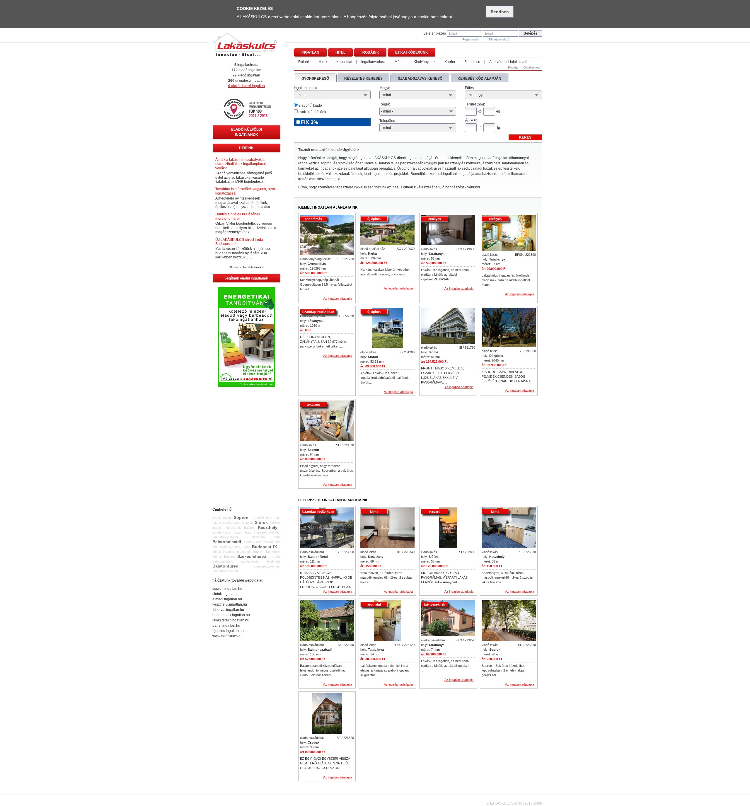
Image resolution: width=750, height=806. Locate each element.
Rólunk (304, 62)
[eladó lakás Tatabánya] (448, 230)
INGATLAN (310, 52)
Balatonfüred (225, 566)
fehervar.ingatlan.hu (228, 610)
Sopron (241, 517)
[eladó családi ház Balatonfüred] (327, 528)
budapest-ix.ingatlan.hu (231, 615)
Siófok (261, 522)
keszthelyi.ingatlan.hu (229, 604)
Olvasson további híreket (246, 267)
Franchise (472, 62)
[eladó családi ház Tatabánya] (448, 619)
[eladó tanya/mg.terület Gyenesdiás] (327, 235)
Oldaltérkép (531, 67)
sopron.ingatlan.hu (227, 589)
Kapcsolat (344, 62)
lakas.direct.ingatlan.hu (230, 620)
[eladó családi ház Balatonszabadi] (327, 621)
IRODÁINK (370, 52)
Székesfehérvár (252, 556)
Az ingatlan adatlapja (337, 298)
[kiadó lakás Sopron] (509, 621)
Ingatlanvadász (373, 62)
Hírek (323, 62)
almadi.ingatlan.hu (227, 599)
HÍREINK (246, 148)
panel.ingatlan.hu (226, 625)
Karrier (449, 62)
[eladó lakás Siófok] (387, 328)
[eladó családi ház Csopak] (327, 714)
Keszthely (267, 527)
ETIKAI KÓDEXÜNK (411, 52)
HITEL (340, 52)
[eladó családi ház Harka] (387, 230)
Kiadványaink (424, 62)
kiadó (317, 105)
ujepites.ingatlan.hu (228, 631)
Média (400, 62)
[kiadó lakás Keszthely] (387, 528)
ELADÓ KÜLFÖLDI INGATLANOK (246, 132)
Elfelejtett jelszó (498, 39)
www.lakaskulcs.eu (227, 636)
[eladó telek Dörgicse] (509, 328)
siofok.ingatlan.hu (226, 594)
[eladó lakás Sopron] (327, 421)
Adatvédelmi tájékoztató (508, 62)
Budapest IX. (265, 546)
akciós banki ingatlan (246, 86)
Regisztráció (470, 39)
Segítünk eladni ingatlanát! (246, 278)
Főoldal (513, 67)
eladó (303, 105)
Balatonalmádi (226, 541)
